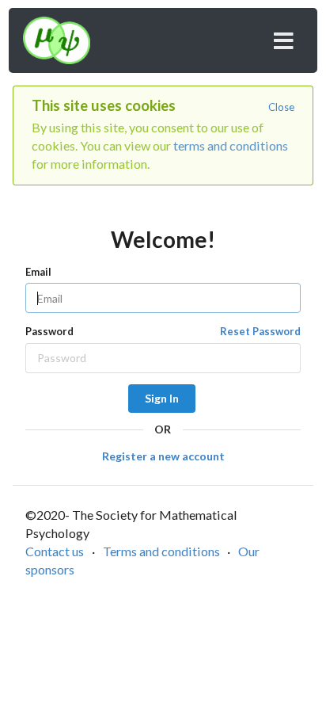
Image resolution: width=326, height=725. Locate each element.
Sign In (162, 398)
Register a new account (163, 456)
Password (163, 331)
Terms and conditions (161, 551)
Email (38, 271)
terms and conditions (230, 145)
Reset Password (260, 331)
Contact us (54, 551)
